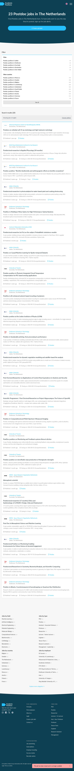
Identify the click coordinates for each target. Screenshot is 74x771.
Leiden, (11, 188)
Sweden (5, 656)
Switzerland (6, 663)
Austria (4, 675)
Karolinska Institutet (45, 663)
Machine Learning (8, 619)
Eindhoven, (12, 208)
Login (27, 716)
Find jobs (28, 707)
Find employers (30, 710)
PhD (41, 619)
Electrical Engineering (9, 625)
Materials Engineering (9, 628)
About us (28, 713)
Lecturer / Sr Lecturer (57, 716)
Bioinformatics (7, 637)
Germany (5, 666)
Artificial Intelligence (8, 622)
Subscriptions (30, 747)
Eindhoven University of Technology (19, 206)
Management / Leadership (47, 647)
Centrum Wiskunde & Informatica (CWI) (20, 227)
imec (41, 675)
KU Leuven (43, 653)
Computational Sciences (9, 634)
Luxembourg (6, 669)
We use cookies (8, 765)
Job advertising (30, 744)
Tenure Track (43, 641)
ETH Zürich (43, 666)
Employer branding (31, 750)
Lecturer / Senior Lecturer (46, 634)
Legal (3, 765)
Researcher (43, 631)
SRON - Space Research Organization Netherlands (23, 475)
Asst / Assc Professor (57, 719)
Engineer (42, 637)
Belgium (5, 653)
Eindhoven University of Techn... (48, 672)
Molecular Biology (8, 631)
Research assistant (44, 644)
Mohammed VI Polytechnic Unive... (49, 659)
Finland (4, 678)
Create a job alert (37, 28)
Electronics (6, 647)
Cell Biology (6, 641)
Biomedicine (6, 644)
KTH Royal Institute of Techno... (48, 669)
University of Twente (15, 268)
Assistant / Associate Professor (48, 625)
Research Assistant (56, 732)
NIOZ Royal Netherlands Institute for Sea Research (23, 145)
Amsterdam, (12, 126)
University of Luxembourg (47, 656)
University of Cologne (45, 678)
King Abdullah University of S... (48, 681)
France (4, 681)
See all (37, 102)
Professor (42, 628)
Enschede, (12, 270)
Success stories (30, 753)
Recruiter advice (30, 756)
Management (54, 735)
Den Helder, (12, 147)
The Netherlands (20, 126)
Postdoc (21, 138)
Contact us (29, 722)
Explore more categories (36, 686)
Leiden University (14, 186)
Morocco (5, 672)
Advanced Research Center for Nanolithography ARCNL (24, 125)
